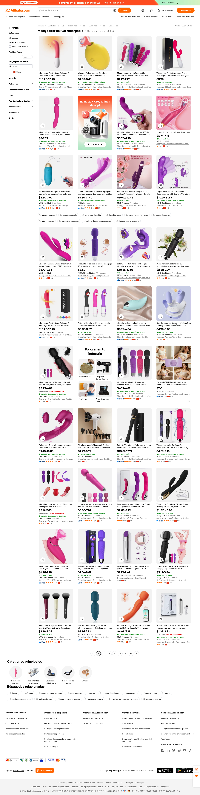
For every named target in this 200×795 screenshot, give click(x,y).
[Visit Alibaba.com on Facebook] (162, 750)
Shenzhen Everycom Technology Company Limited (173, 459)
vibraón (14, 693)
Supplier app (115, 770)
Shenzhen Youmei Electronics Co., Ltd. (94, 459)
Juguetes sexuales (97, 26)
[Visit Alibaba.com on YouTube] (184, 750)
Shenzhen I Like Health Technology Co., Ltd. (173, 87)
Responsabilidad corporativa (17, 729)
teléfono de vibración (92, 215)
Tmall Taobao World (87, 783)
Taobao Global (111, 783)
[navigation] (20, 340)
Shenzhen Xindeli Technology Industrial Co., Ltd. (95, 87)
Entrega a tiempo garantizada (56, 729)
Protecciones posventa (54, 734)
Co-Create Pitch (12, 723)
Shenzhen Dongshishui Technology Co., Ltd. (56, 521)
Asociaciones (167, 739)
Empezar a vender (168, 723)
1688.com (72, 783)
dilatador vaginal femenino (129, 221)
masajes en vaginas (153, 699)
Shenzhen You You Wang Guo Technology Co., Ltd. (173, 337)
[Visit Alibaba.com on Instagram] (179, 750)
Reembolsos (127, 734)
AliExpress (61, 783)
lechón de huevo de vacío (21, 699)
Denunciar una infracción (133, 747)
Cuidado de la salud (56, 26)
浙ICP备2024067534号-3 (169, 791)
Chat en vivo (127, 723)
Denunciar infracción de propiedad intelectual (137, 740)
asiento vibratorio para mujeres (98, 221)
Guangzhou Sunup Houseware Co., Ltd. (55, 275)
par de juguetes (75, 693)
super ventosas (151, 693)
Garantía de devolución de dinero (58, 723)
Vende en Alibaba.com (170, 718)
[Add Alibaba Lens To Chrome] (45, 770)
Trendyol (129, 783)
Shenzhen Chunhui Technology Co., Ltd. (55, 399)
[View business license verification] (124, 791)
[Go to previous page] (92, 653)
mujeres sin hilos (45, 699)
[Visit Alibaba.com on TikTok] (190, 750)
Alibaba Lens (18, 770)
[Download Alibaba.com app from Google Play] (185, 770)
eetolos (92, 693)
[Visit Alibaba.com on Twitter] (173, 750)
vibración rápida (115, 215)
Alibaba (41, 26)
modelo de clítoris (70, 215)
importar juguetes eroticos (69, 699)
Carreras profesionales (15, 734)
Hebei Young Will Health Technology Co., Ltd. (95, 205)
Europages (139, 783)
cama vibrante (132, 693)
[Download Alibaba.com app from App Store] (165, 770)
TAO (121, 783)
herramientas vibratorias (138, 215)
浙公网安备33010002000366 (144, 791)
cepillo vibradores (163, 215)
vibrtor (167, 693)
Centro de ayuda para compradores (137, 718)
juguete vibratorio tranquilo (51, 693)
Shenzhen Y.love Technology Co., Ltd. (54, 146)
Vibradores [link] (113, 26)
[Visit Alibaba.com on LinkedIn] (168, 750)
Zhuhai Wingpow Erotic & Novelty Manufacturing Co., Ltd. (56, 87)
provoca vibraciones (111, 693)
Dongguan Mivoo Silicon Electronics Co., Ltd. (173, 144)
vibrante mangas (48, 215)
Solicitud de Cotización (93, 723)
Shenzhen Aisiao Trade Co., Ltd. (169, 205)
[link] (196, 769)
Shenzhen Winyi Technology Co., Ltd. (93, 275)
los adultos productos (70, 221)
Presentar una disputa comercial (136, 729)
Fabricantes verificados (93, 718)
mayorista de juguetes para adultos (124, 699)
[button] (114, 10)
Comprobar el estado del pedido (174, 729)
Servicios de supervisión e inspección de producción (60, 740)
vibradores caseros (95, 699)
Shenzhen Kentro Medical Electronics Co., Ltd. (173, 394)
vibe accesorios (48, 221)
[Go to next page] (136, 653)
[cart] (152, 11)
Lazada (100, 783)
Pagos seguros (50, 718)
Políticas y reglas (51, 747)
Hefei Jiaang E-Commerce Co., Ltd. (132, 518)
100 (131, 654)
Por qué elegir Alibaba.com (16, 718)
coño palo (29, 693)
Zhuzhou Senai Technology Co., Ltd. (171, 275)
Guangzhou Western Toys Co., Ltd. (131, 578)
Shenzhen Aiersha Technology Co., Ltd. (172, 518)
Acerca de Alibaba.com (15, 712)
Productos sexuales (76, 26)
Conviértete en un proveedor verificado (178, 734)
